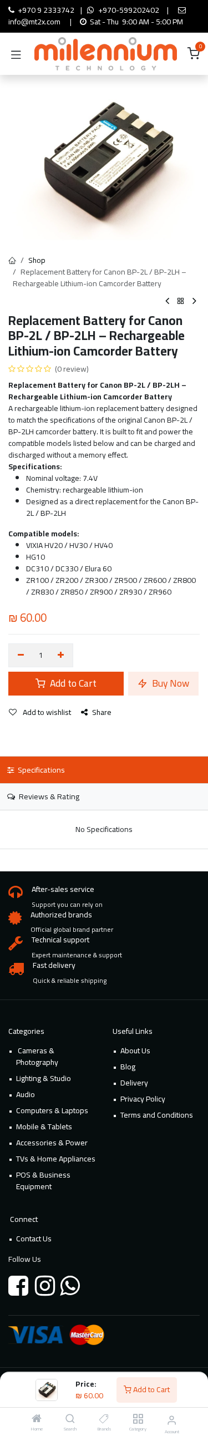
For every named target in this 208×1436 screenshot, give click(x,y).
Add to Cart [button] (72, 683)
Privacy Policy (142, 1099)
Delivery (134, 1082)
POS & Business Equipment (43, 1181)
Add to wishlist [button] (46, 712)
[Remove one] (21, 656)
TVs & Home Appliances (55, 1158)
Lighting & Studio (43, 1078)
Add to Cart (150, 1389)
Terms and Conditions (156, 1115)
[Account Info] (171, 1420)
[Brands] (104, 1419)
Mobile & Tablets (44, 1126)
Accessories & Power (52, 1142)
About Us (135, 1050)
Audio (25, 1094)
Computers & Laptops (52, 1110)
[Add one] (61, 656)
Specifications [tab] (40, 769)
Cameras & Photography (37, 1056)
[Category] (138, 1419)
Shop (36, 260)
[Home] (37, 1419)
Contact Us (34, 1238)
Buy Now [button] (169, 683)
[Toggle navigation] (16, 53)
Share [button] (101, 712)
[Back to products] (180, 301)
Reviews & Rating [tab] (48, 796)
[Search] (70, 1419)
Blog (127, 1066)
